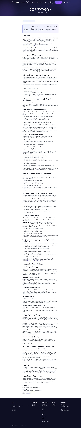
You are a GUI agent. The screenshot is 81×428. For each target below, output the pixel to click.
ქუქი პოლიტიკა (64, 409)
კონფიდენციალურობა (65, 406)
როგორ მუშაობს (27, 2)
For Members (34, 404)
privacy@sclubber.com (31, 391)
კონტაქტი (53, 405)
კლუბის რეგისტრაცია (45, 421)
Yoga (43, 417)
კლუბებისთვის (40, 2)
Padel (43, 408)
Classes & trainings (45, 406)
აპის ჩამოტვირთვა (58, 2)
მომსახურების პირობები (63, 405)
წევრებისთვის (33, 2)
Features (43, 404)
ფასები (45, 2)
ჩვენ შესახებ (54, 404)
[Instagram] (15, 410)
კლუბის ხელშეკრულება (65, 410)
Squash (43, 413)
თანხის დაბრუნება (64, 407)
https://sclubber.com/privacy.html (28, 45)
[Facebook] (12, 410)
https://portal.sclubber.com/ (27, 271)
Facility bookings (44, 405)
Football (43, 412)
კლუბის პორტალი (50, 2)
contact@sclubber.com (15, 407)
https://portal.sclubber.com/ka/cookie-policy (35, 260)
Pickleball (43, 410)
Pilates (43, 418)
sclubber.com (28, 393)
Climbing (43, 414)
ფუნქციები (23, 2)
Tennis (43, 409)
